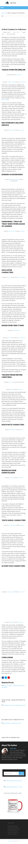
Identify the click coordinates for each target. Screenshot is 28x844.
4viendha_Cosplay (12, 231)
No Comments (11, 34)
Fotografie (22, 525)
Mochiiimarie (11, 130)
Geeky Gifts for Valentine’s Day (11, 737)
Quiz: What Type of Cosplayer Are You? (13, 719)
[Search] (21, 773)
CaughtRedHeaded (16, 330)
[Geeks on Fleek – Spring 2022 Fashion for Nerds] (14, 691)
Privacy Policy (11, 823)
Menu (2, 7)
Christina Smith (13, 429)
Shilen (21, 429)
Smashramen (20, 477)
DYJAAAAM (20, 389)
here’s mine (5, 99)
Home (3, 13)
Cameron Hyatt (22, 82)
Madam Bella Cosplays (14, 179)
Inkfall (12, 389)
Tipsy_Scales (18, 74)
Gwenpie (11, 477)
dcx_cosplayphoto (21, 337)
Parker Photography (21, 277)
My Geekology (10, 841)
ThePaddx (22, 231)
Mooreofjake (21, 130)
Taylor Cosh (6, 32)
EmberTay (9, 277)
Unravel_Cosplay (11, 525)
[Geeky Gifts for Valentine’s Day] (14, 729)
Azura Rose (11, 382)
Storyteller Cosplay (11, 82)
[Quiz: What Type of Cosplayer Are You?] (14, 711)
